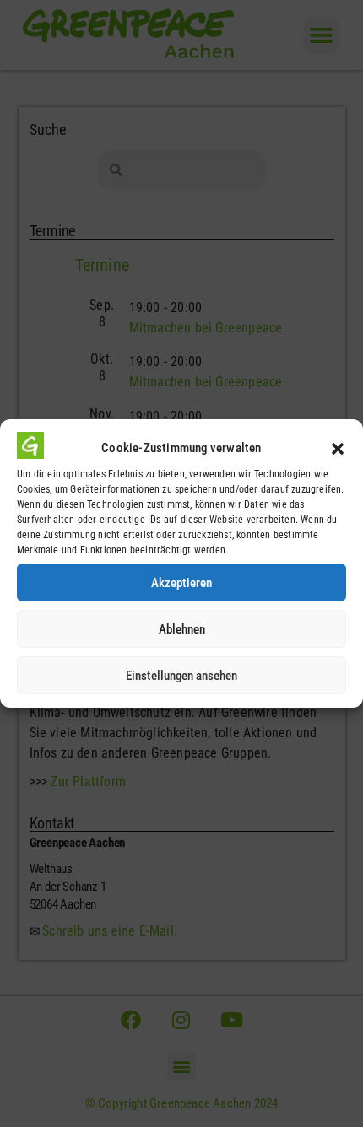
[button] (337, 448)
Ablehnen (182, 629)
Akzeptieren (181, 582)
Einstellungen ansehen (181, 675)
